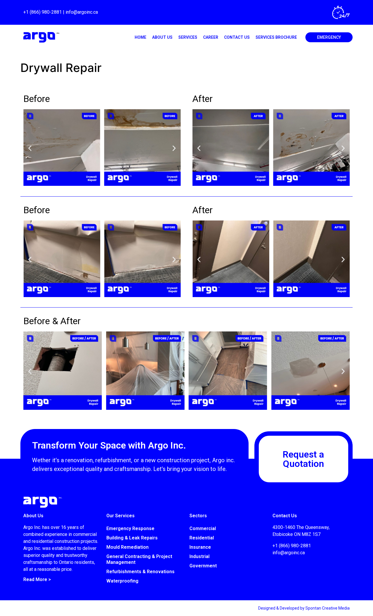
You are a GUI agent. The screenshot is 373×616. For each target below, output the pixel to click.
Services (187, 37)
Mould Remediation (127, 547)
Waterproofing (122, 581)
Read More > (37, 579)
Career (210, 37)
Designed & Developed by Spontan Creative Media (304, 608)
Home (140, 37)
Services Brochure (276, 37)
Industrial (199, 556)
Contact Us (237, 37)
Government (203, 566)
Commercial (202, 528)
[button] (30, 148)
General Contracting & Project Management (139, 559)
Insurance (200, 547)
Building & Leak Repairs (132, 538)
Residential (201, 538)
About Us (162, 37)
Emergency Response (130, 528)
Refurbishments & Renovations (140, 571)
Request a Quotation (303, 459)
